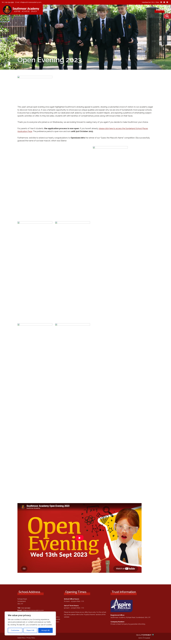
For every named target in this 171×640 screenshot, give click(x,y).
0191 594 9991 (9, 2)
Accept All (45, 630)
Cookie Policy (21, 638)
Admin (140, 638)
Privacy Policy (31, 638)
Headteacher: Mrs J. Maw (150, 2)
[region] (30, 623)
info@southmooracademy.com (30, 2)
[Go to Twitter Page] (164, 2)
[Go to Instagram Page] (167, 2)
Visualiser (147, 638)
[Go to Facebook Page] (161, 2)
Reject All (30, 630)
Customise (15, 630)
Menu (161, 9)
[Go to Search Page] (167, 16)
